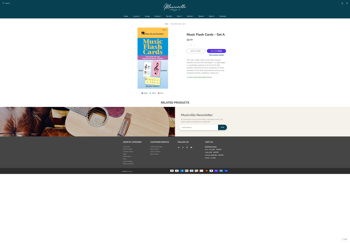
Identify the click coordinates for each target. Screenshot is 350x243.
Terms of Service (155, 151)
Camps (147, 16)
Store (179, 16)
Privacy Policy (154, 149)
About (211, 16)
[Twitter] (178, 147)
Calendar (222, 16)
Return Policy (154, 154)
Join (222, 127)
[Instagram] (187, 147)
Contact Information (156, 146)
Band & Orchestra (128, 163)
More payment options (216, 55)
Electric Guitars (127, 149)
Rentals (190, 16)
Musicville (129, 171)
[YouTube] (191, 147)
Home (126, 16)
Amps (124, 154)
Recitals (169, 16)
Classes (158, 16)
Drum (124, 159)
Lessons (136, 16)
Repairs (201, 16)
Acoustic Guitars (128, 151)
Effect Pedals (127, 156)
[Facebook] (182, 147)
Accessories (126, 146)
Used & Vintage (127, 161)
